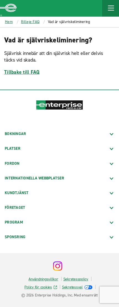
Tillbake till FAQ (21, 72)
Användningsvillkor (43, 279)
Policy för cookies (38, 287)
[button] (110, 8)
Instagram (58, 266)
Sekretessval (72, 287)
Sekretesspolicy (75, 279)
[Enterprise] (8, 8)
